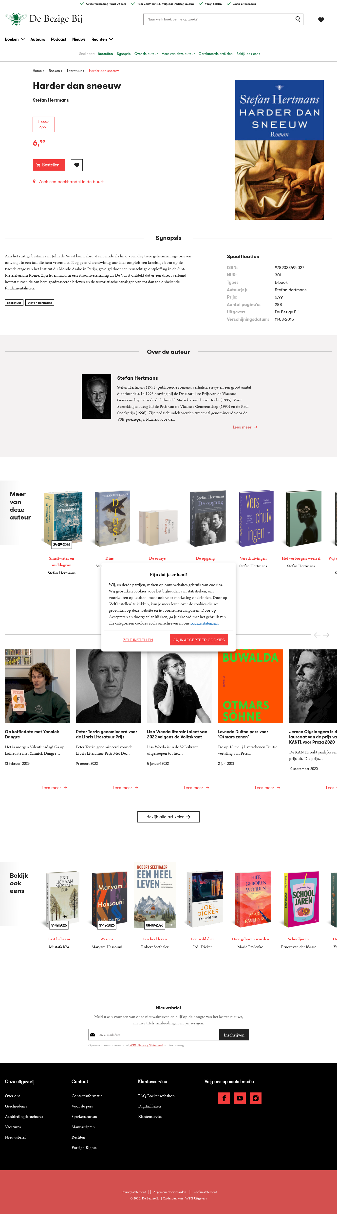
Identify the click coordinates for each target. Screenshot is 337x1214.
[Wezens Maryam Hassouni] (107, 906)
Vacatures (13, 1127)
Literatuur (14, 303)
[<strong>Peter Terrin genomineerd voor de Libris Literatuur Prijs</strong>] (108, 722)
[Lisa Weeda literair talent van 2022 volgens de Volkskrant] (179, 722)
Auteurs (38, 39)
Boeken (12, 39)
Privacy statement (134, 1192)
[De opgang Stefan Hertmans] (205, 525)
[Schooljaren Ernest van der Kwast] (298, 906)
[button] (326, 635)
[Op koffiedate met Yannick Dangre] (37, 722)
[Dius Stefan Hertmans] (110, 525)
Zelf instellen (138, 640)
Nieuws (79, 39)
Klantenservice (150, 1116)
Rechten (99, 39)
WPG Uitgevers (196, 1198)
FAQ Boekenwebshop (156, 1096)
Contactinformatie (87, 1096)
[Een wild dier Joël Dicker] (203, 906)
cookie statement (204, 623)
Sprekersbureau (84, 1116)
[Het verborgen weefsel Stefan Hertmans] (301, 525)
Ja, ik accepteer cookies (199, 640)
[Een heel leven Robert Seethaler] (155, 906)
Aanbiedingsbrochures (24, 1116)
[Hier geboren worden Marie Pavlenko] (250, 906)
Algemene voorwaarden (169, 1192)
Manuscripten (83, 1127)
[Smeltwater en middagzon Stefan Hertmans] (62, 528)
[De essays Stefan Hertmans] (157, 525)
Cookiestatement (205, 1192)
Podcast (58, 39)
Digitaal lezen (149, 1106)
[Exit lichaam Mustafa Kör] (59, 906)
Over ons (12, 1096)
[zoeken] (298, 19)
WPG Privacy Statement (146, 1045)
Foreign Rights (84, 1147)
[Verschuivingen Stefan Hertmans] (253, 525)
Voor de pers (82, 1106)
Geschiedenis (16, 1106)
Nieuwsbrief (15, 1137)
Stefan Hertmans (40, 303)
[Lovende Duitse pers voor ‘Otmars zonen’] (250, 722)
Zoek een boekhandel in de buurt (71, 182)
